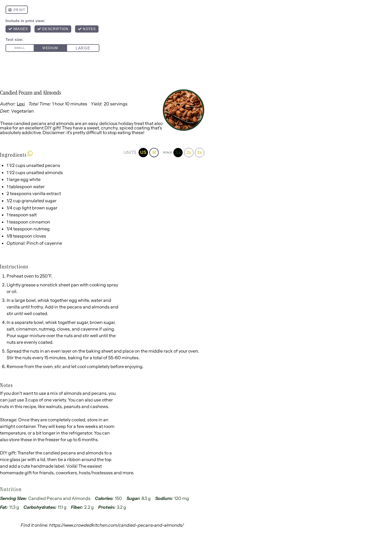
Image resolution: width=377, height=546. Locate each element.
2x (188, 152)
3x (199, 152)
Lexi (21, 103)
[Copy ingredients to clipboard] (30, 153)
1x (178, 152)
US (143, 152)
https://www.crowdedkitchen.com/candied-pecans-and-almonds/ (116, 525)
